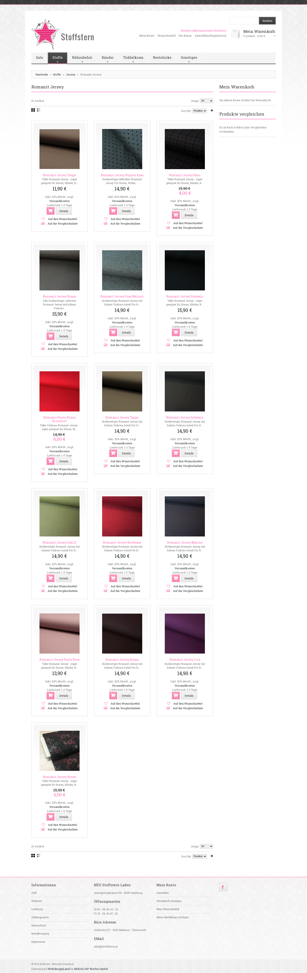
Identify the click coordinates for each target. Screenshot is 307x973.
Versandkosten (59, 201)
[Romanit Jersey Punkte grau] (122, 149)
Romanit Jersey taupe (59, 175)
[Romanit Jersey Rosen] (59, 750)
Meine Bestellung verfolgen (172, 917)
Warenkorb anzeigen (168, 901)
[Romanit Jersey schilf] (59, 516)
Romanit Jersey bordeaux (122, 542)
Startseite (42, 74)
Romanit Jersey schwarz (184, 296)
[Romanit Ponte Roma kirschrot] (59, 391)
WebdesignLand (59, 969)
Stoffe (57, 74)
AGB (34, 892)
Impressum (38, 941)
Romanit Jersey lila (185, 659)
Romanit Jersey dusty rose (59, 659)
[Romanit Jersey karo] (184, 149)
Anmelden (162, 892)
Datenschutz (38, 925)
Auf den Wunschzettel (62, 219)
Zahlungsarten (40, 917)
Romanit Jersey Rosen (59, 777)
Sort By (186, 111)
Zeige (195, 101)
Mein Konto (147, 35)
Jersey (70, 74)
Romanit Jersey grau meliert (122, 296)
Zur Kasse (185, 35)
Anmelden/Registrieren (210, 35)
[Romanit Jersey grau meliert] (122, 270)
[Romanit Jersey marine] (184, 516)
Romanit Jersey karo (184, 175)
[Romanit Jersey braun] (59, 270)
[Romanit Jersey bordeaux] (122, 516)
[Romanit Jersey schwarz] (184, 270)
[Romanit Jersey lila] (184, 633)
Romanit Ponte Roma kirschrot (59, 419)
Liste (39, 110)
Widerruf (36, 901)
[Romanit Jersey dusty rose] (59, 633)
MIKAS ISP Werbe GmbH (91, 969)
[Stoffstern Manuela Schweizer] (62, 34)
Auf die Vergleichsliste (63, 223)
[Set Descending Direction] (212, 110)
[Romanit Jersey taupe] (59, 149)
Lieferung (37, 909)
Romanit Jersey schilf (59, 542)
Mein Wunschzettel (167, 909)
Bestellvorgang (40, 933)
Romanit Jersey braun (59, 296)
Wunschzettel (166, 35)
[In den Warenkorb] (51, 211)
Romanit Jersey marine (185, 542)
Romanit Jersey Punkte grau (122, 175)
